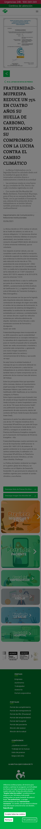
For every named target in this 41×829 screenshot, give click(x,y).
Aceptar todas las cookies (15, 814)
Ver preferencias (29, 820)
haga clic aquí (8, 808)
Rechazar (8, 820)
